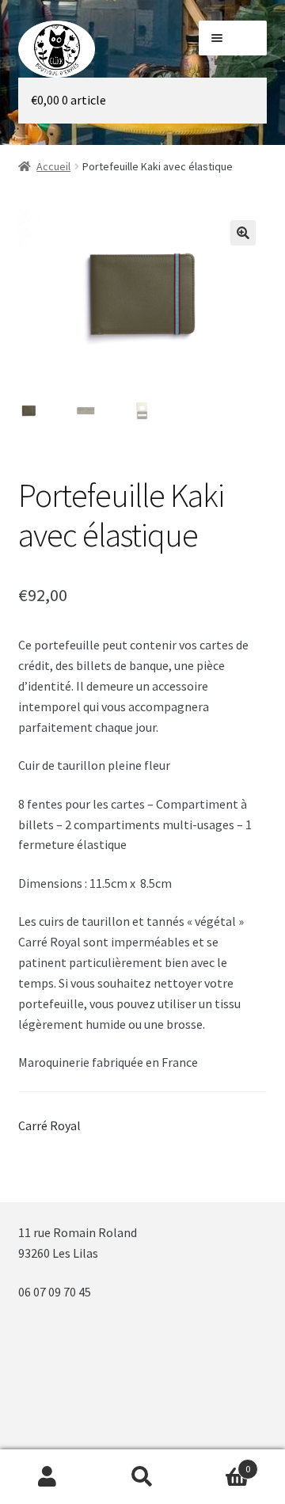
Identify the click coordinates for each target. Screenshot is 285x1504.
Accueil (53, 166)
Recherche (142, 1477)
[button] (243, 233)
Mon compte (47, 1477)
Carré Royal (49, 1125)
